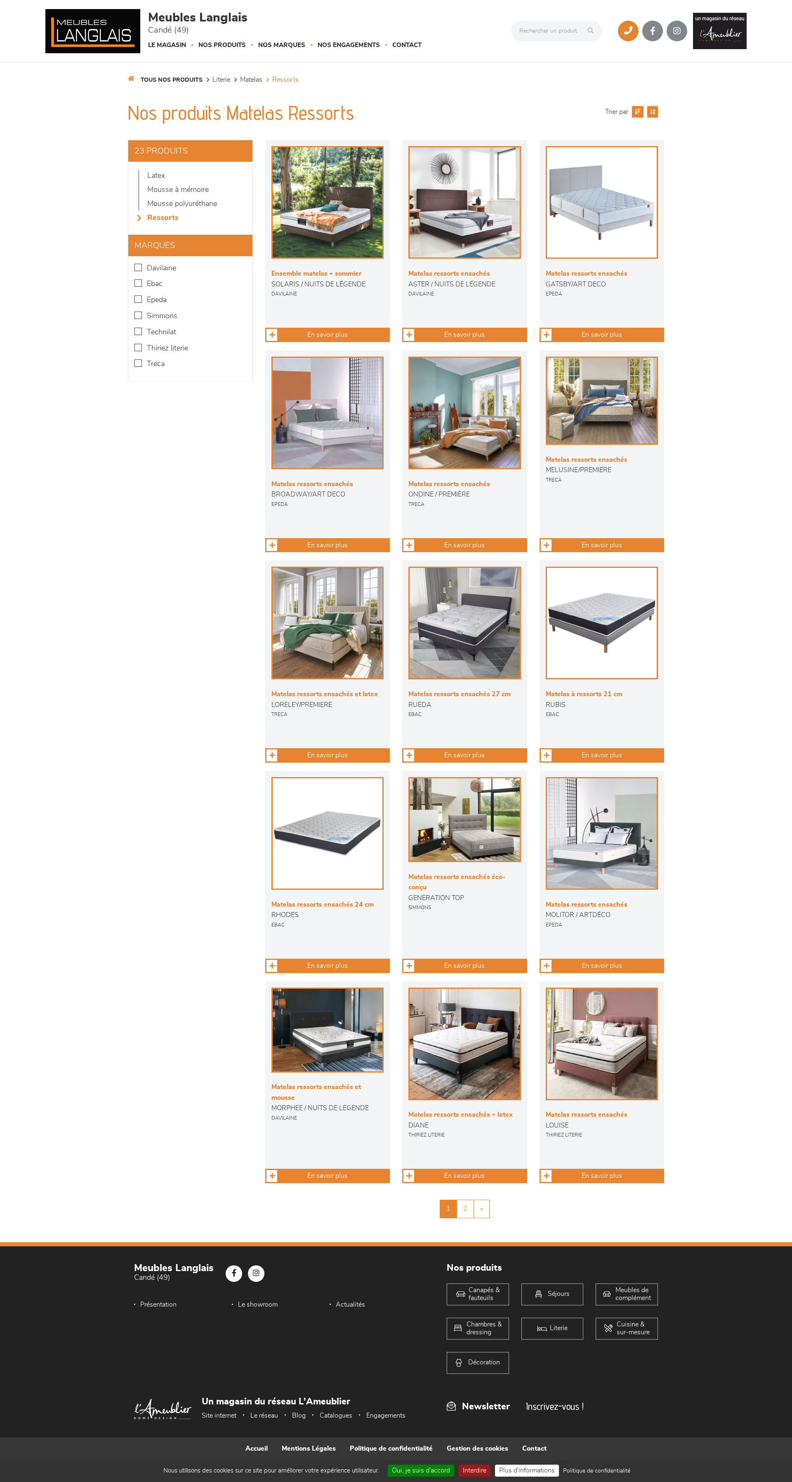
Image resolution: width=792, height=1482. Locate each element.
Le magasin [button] (167, 45)
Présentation (158, 1304)
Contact (407, 45)
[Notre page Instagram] (677, 31)
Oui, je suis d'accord (421, 1470)
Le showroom (258, 1304)
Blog (299, 1415)
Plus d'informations (527, 1470)
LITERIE (221, 79)
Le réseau (264, 1415)
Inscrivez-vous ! (555, 1406)
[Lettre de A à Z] (651, 112)
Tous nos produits (172, 80)
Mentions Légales (309, 1448)
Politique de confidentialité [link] (596, 1471)
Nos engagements (349, 45)
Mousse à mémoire (178, 190)
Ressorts (285, 79)
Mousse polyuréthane (182, 204)
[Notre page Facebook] (652, 31)
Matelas (251, 79)
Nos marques (281, 45)
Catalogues (336, 1415)
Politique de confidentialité (391, 1448)
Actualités (350, 1304)
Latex (156, 176)
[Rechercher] (593, 31)
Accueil (256, 1448)
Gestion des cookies (477, 1448)
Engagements (385, 1415)
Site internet (219, 1415)
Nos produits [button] (222, 45)
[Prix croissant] (637, 112)
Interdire (474, 1470)
